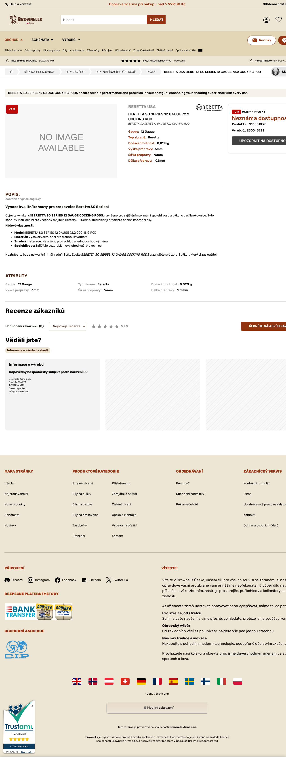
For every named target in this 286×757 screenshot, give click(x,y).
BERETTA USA (142, 106)
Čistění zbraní (165, 50)
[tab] (27, 350)
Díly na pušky (32, 50)
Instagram (42, 580)
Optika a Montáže (186, 50)
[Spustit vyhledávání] (156, 19)
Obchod (12, 40)
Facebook (69, 580)
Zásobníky (93, 50)
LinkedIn (95, 580)
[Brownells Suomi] (205, 681)
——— (200, 50)
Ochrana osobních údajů (261, 525)
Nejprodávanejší (16, 494)
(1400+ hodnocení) (164, 61)
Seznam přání (279, 20)
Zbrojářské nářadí (143, 50)
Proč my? (182, 483)
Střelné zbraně (13, 50)
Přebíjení (107, 50)
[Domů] (10, 71)
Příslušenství (122, 50)
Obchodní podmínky (190, 494)
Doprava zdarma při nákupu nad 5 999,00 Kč (147, 4)
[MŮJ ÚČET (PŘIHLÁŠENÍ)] (267, 20)
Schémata (40, 40)
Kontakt (117, 536)
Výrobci (69, 40)
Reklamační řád (187, 504)
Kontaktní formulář (257, 483)
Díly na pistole (51, 50)
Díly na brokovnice (73, 50)
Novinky (10, 525)
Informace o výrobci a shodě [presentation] (27, 350)
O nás (247, 494)
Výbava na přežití (124, 525)
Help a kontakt (20, 4)
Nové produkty (14, 504)
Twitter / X (120, 580)
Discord (17, 580)
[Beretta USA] (209, 107)
